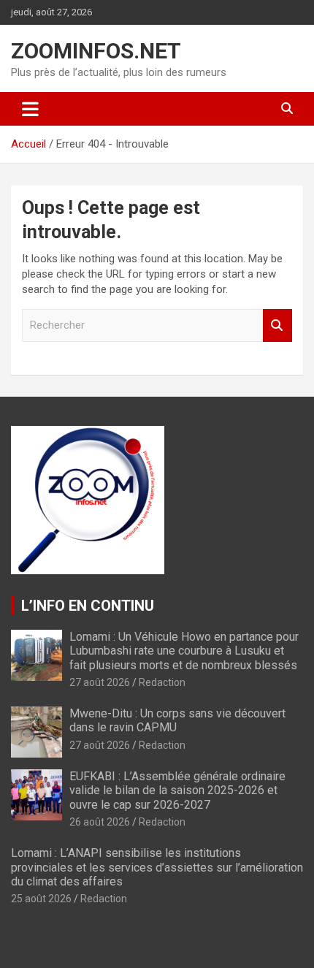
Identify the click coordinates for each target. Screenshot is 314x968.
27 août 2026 (99, 682)
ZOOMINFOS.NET (96, 51)
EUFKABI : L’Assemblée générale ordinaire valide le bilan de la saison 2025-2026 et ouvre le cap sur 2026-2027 (177, 790)
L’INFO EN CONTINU (87, 605)
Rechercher (277, 325)
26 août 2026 (99, 822)
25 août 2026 (41, 898)
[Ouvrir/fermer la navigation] (30, 109)
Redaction (162, 682)
